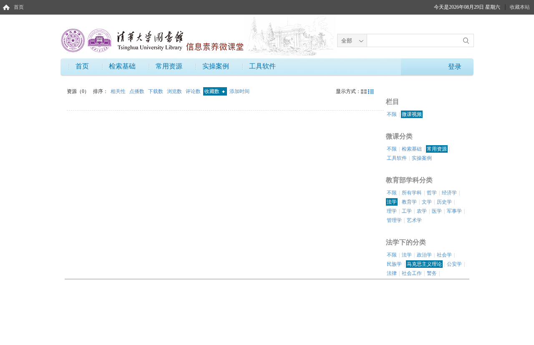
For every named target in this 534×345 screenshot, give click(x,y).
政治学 (424, 255)
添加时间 (239, 91)
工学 (407, 211)
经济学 (449, 193)
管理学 (394, 220)
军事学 (454, 211)
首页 (19, 7)
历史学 (444, 202)
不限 (392, 114)
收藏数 (212, 91)
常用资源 (169, 66)
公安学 (454, 264)
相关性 (119, 91)
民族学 (394, 264)
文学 (427, 202)
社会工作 (412, 273)
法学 (392, 202)
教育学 (409, 202)
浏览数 (175, 91)
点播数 (137, 91)
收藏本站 (520, 7)
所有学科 (412, 193)
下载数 (156, 91)
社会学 (444, 255)
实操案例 (215, 66)
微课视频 (412, 114)
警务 (432, 273)
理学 (392, 211)
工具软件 (262, 66)
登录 (454, 66)
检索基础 (122, 66)
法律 (392, 273)
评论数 (194, 91)
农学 (422, 211)
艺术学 (414, 220)
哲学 (432, 193)
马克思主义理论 (424, 264)
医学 (437, 211)
